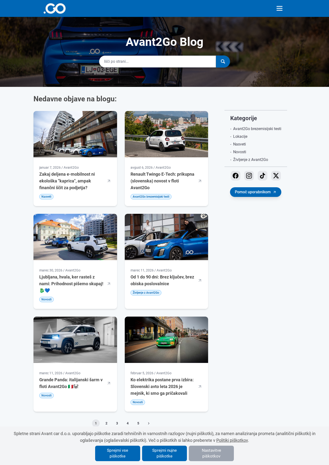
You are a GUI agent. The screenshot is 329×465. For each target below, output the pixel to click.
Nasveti (239, 144)
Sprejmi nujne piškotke (164, 453)
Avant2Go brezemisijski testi (257, 128)
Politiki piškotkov (232, 440)
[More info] (54, 8)
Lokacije (240, 136)
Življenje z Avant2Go (250, 159)
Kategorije (243, 118)
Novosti (239, 152)
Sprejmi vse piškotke (117, 453)
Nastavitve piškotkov (211, 453)
